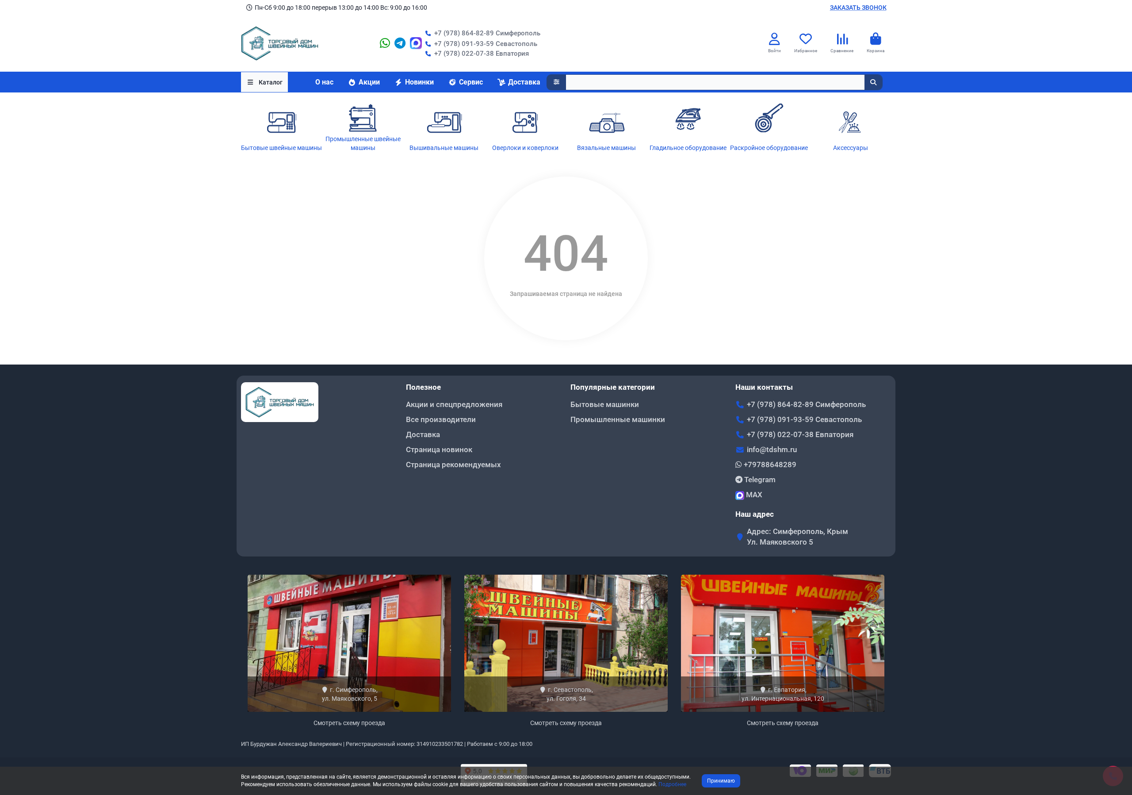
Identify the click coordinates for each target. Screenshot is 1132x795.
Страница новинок (439, 449)
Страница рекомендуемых (453, 464)
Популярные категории (612, 387)
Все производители (441, 419)
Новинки (419, 82)
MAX (753, 494)
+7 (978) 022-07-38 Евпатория (481, 54)
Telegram (759, 479)
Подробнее (672, 784)
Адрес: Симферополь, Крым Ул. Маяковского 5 (797, 536)
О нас (324, 82)
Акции (369, 82)
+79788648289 (769, 464)
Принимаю (721, 781)
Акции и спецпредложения (454, 404)
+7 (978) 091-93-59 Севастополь (804, 419)
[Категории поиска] (556, 82)
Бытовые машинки (604, 404)
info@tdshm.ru (772, 449)
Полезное (423, 387)
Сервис (471, 82)
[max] (416, 43)
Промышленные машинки (617, 419)
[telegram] (399, 43)
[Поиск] (873, 82)
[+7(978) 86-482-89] (385, 43)
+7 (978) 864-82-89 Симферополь (487, 33)
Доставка (524, 82)
